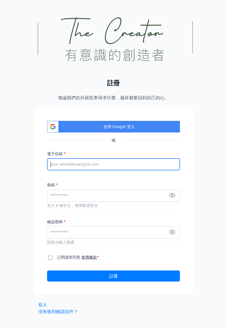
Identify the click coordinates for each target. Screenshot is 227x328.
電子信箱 (56, 153)
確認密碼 (56, 221)
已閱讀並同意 (78, 257)
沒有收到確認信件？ (58, 311)
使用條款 (89, 257)
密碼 (52, 185)
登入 (42, 305)
